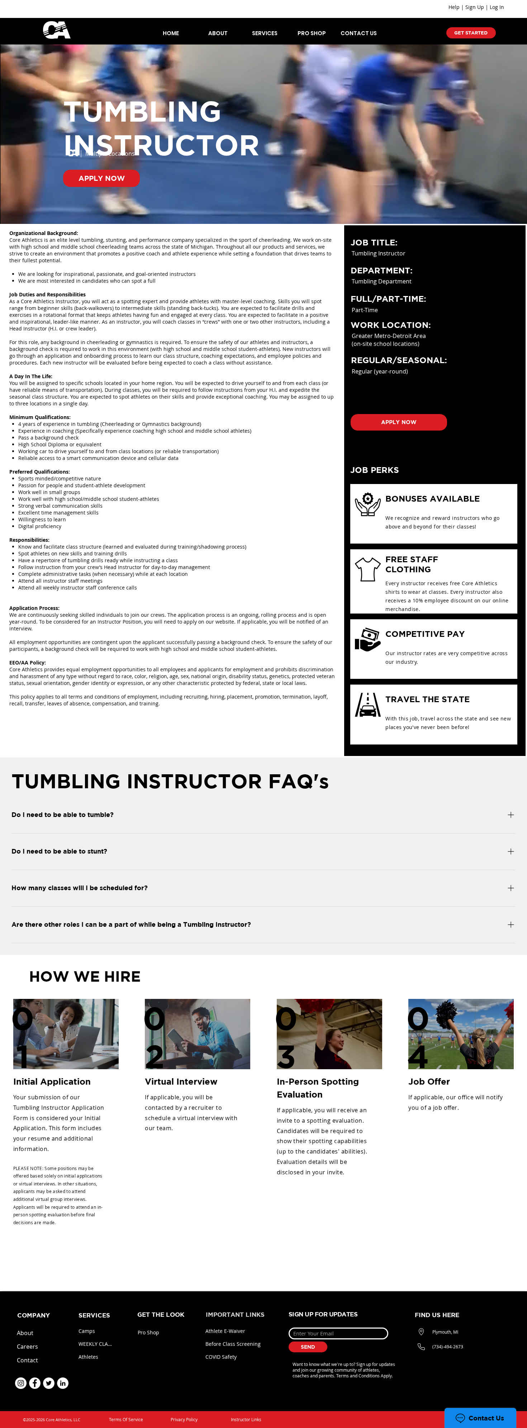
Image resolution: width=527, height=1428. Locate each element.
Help (454, 7)
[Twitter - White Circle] (48, 1383)
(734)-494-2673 (447, 1346)
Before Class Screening (233, 1343)
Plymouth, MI (445, 1332)
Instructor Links (246, 1419)
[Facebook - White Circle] (35, 1383)
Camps (87, 1331)
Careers (27, 1347)
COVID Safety (221, 1356)
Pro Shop (148, 1332)
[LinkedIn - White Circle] (62, 1383)
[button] (217, 33)
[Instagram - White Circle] (21, 1383)
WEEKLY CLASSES (96, 1343)
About (25, 1333)
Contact (27, 1360)
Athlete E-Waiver (225, 1331)
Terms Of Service (126, 1419)
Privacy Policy (184, 1419)
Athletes (88, 1356)
